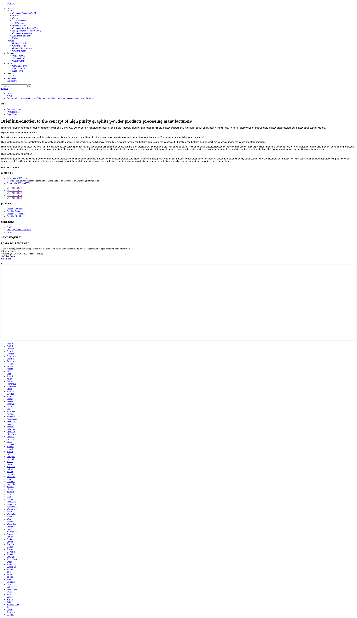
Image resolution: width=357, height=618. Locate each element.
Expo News (17, 71)
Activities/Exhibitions (21, 36)
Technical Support (20, 58)
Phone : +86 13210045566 (18, 183)
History (15, 15)
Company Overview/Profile (24, 13)
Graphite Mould (19, 46)
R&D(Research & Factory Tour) (26, 31)
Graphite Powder (19, 43)
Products (10, 41)
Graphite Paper (19, 51)
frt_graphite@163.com (17, 178)
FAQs (15, 38)
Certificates (12, 78)
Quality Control (19, 61)
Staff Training (18, 23)
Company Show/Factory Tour (25, 28)
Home (9, 8)
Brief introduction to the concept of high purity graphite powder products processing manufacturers (50, 98)
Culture (15, 18)
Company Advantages (22, 33)
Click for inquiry (8, 251)
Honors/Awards (19, 26)
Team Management (20, 20)
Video (15, 76)
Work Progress (18, 56)
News (9, 63)
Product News (18, 68)
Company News (19, 66)
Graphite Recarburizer (22, 48)
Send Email (6, 259)
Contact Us (12, 81)
